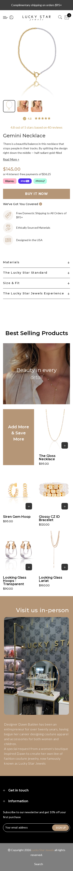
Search (38, 864)
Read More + (11, 159)
